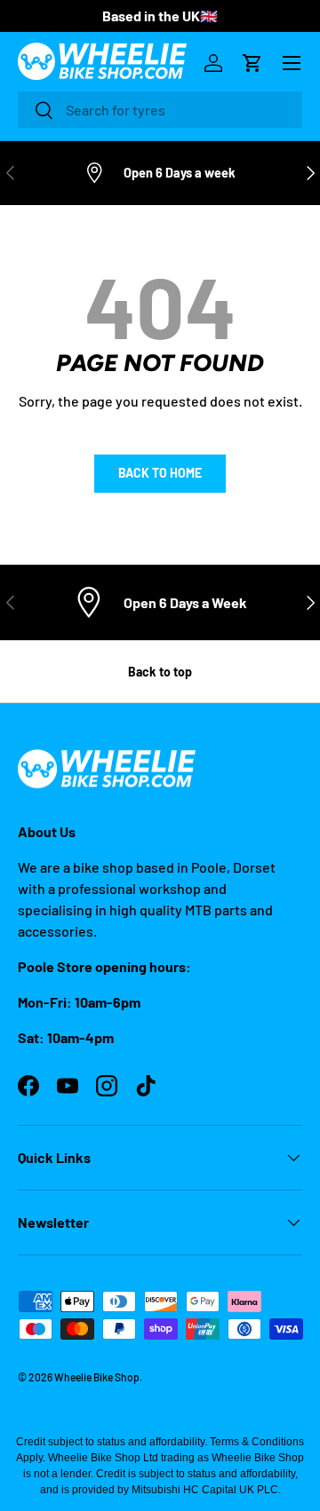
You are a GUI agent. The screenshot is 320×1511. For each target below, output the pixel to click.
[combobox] (160, 109)
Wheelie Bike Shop (97, 1377)
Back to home (160, 472)
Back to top (160, 671)
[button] (252, 63)
